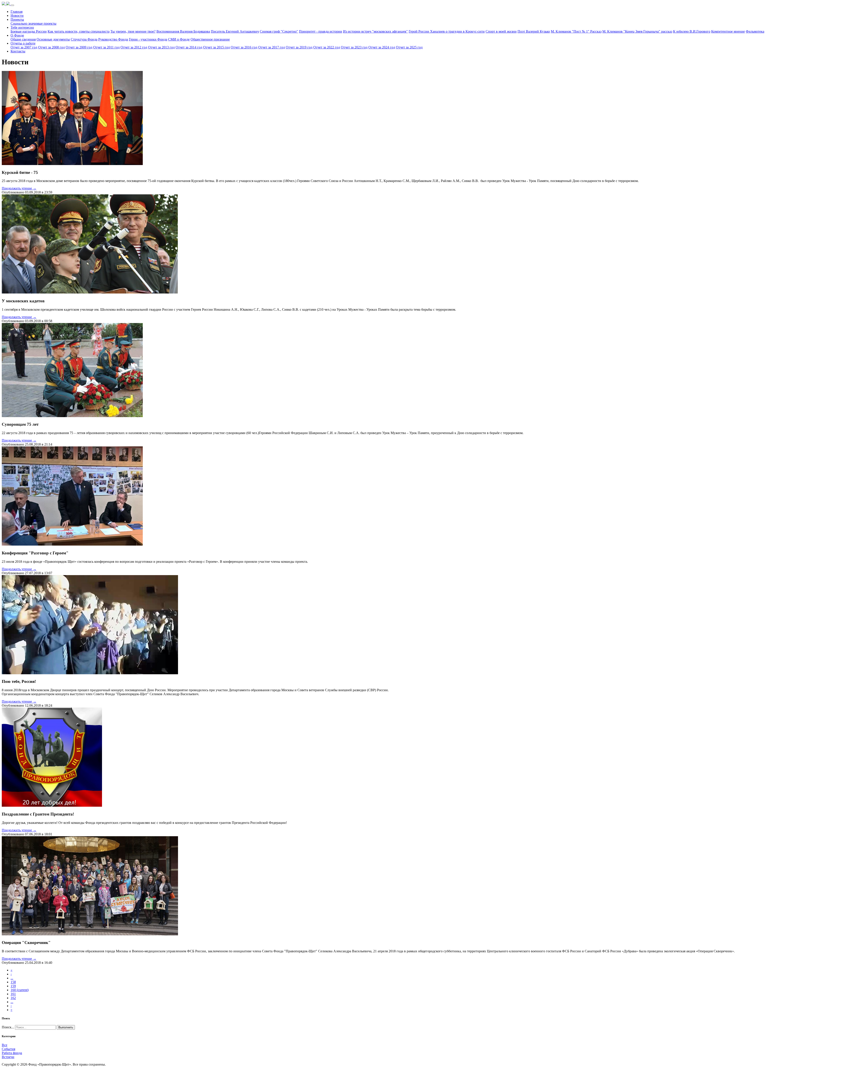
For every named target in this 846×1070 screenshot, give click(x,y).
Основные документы (53, 39)
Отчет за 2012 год (134, 47)
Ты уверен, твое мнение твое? (133, 31)
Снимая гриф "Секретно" (279, 31)
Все (4, 1045)
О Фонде (17, 35)
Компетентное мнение (728, 31)
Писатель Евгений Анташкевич (235, 31)
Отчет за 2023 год (354, 47)
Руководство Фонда (113, 39)
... (12, 978)
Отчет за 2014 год (189, 47)
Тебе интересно (22, 27)
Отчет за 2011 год (106, 47)
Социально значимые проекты (33, 23)
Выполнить (65, 1027)
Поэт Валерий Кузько (534, 31)
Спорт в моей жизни (501, 31)
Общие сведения (23, 39)
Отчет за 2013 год (161, 47)
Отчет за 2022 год (326, 47)
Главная (16, 11)
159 (13, 986)
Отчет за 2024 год (381, 47)
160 (20, 990)
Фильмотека (755, 31)
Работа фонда (12, 1053)
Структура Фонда (84, 39)
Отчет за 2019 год (299, 47)
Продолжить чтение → (19, 188)
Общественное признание (210, 39)
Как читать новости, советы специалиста (78, 31)
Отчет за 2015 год (216, 47)
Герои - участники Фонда (148, 39)
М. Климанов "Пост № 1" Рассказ (576, 31)
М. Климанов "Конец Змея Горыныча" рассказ (637, 31)
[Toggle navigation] (12, 5)
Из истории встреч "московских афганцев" (375, 31)
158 (13, 982)
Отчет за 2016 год (244, 47)
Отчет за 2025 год (409, 47)
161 (13, 994)
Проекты (17, 19)
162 (13, 998)
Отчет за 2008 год (51, 47)
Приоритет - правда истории (320, 31)
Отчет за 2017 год (271, 47)
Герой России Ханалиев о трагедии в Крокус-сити (447, 31)
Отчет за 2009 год (79, 47)
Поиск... (8, 1027)
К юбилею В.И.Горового (691, 31)
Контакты (18, 51)
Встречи (8, 1057)
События (8, 1049)
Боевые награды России (29, 31)
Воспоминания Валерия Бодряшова (183, 31)
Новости (17, 15)
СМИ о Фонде (179, 39)
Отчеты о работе (23, 43)
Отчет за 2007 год (24, 47)
